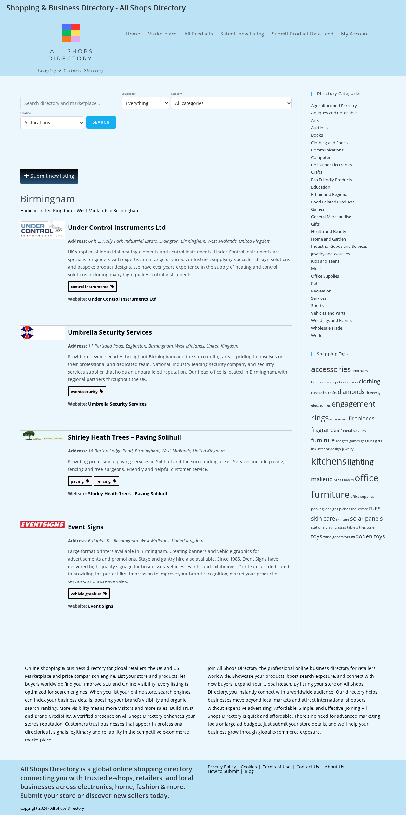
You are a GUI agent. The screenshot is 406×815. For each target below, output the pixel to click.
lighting (361, 461)
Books (317, 135)
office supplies (362, 496)
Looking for (128, 93)
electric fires (321, 405)
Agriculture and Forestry (334, 105)
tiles (362, 527)
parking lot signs (324, 509)
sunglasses (337, 527)
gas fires (367, 441)
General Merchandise (331, 217)
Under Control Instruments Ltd (117, 227)
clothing (369, 381)
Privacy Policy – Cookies (232, 767)
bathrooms (320, 382)
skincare (342, 519)
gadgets (342, 441)
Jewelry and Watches (330, 254)
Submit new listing (51, 175)
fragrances (325, 429)
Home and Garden (328, 239)
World (317, 335)
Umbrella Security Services (110, 332)
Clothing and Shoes (329, 142)
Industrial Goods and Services (339, 246)
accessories (331, 369)
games (354, 441)
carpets (336, 382)
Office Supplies (325, 276)
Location (25, 113)
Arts (315, 120)
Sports (317, 305)
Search (101, 122)
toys (316, 536)
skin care (323, 518)
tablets (352, 527)
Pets (315, 283)
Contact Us (307, 767)
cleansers (350, 382)
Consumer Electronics (331, 165)
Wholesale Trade (326, 328)
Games (317, 209)
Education (320, 187)
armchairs (360, 371)
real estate (359, 509)
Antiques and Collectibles (334, 113)
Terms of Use (277, 767)
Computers (321, 157)
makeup (322, 479)
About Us (334, 767)
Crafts (316, 172)
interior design (329, 449)
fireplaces (362, 418)
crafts (332, 392)
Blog (249, 771)
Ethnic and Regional (329, 194)
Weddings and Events (331, 320)
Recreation (321, 291)
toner (371, 527)
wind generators (336, 537)
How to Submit (223, 771)
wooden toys (368, 536)
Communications (327, 150)
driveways (374, 392)
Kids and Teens (325, 261)
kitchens (329, 461)
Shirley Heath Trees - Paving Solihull (127, 494)
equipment (339, 419)
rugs (375, 508)
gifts (378, 441)
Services (318, 298)
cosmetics (319, 392)
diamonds (351, 391)
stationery (319, 527)
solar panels (366, 518)
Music (316, 268)
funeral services (353, 430)
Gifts (315, 224)
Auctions (319, 128)
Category (176, 93)
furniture (323, 440)
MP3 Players (344, 480)
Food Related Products (332, 202)
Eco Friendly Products (331, 180)
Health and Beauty (328, 231)
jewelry (348, 449)
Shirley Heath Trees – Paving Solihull (124, 437)
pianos (344, 509)
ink (313, 449)
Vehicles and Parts (328, 313)
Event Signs (85, 527)
